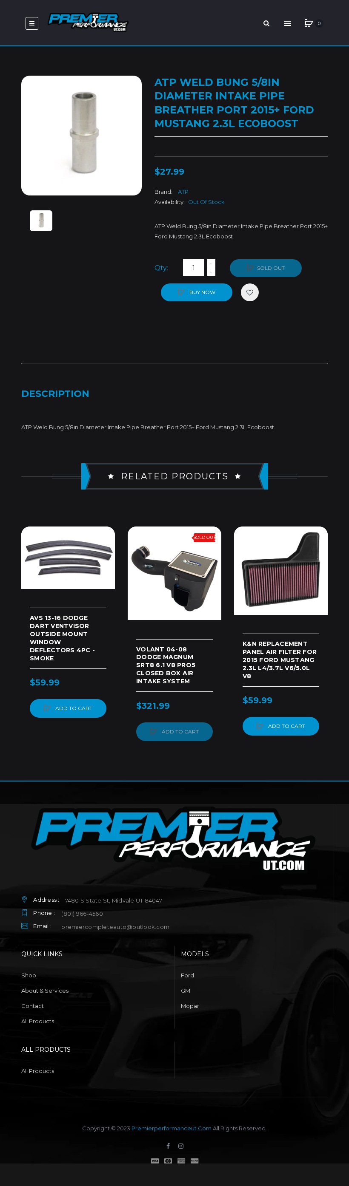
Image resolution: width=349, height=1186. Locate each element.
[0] (309, 23)
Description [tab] (55, 393)
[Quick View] (32, 569)
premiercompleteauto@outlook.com (115, 926)
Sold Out (271, 268)
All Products (37, 1021)
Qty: (161, 268)
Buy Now (201, 292)
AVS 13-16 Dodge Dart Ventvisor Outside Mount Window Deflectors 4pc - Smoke (62, 638)
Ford (187, 975)
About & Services (45, 990)
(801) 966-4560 (82, 913)
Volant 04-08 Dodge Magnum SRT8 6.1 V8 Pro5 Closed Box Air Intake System (165, 665)
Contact (32, 1005)
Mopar (190, 1005)
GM (185, 990)
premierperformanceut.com (172, 1128)
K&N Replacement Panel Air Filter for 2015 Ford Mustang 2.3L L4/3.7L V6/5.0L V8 (280, 660)
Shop (28, 975)
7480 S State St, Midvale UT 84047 (113, 900)
